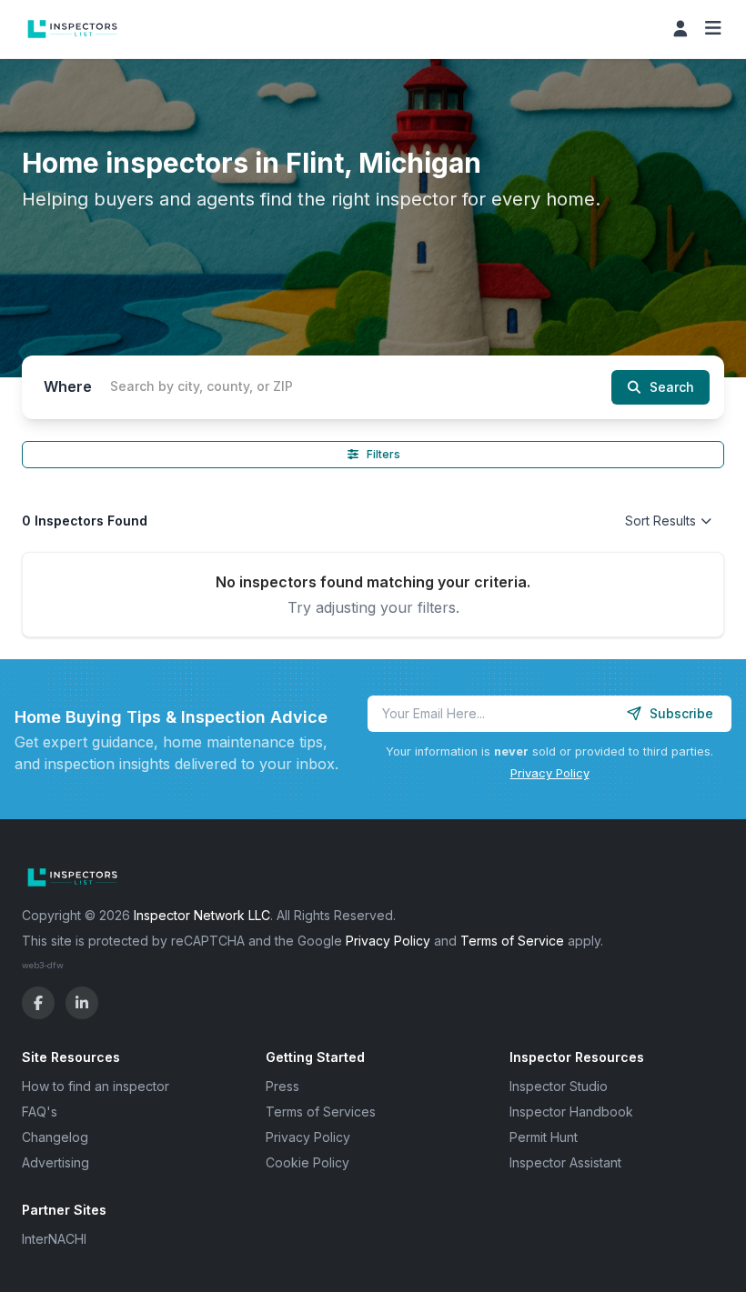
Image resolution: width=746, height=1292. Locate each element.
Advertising (55, 1162)
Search (672, 387)
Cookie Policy (307, 1162)
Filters (383, 454)
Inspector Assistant (565, 1162)
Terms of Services (321, 1111)
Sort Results (660, 520)
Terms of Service (512, 940)
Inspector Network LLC (202, 915)
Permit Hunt (543, 1137)
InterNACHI (54, 1239)
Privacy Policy (550, 773)
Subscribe (681, 713)
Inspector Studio (558, 1086)
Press (282, 1086)
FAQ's (39, 1111)
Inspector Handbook (571, 1111)
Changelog (55, 1137)
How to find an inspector (95, 1086)
